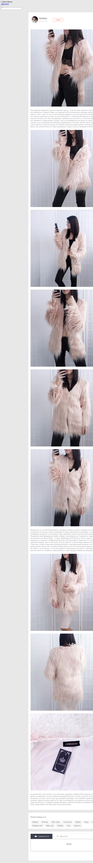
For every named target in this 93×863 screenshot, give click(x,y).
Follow (58, 20)
